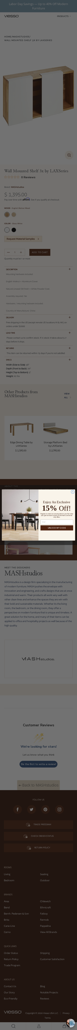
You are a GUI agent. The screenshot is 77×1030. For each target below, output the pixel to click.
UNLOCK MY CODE (57, 528)
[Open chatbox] (70, 1023)
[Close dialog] (72, 491)
